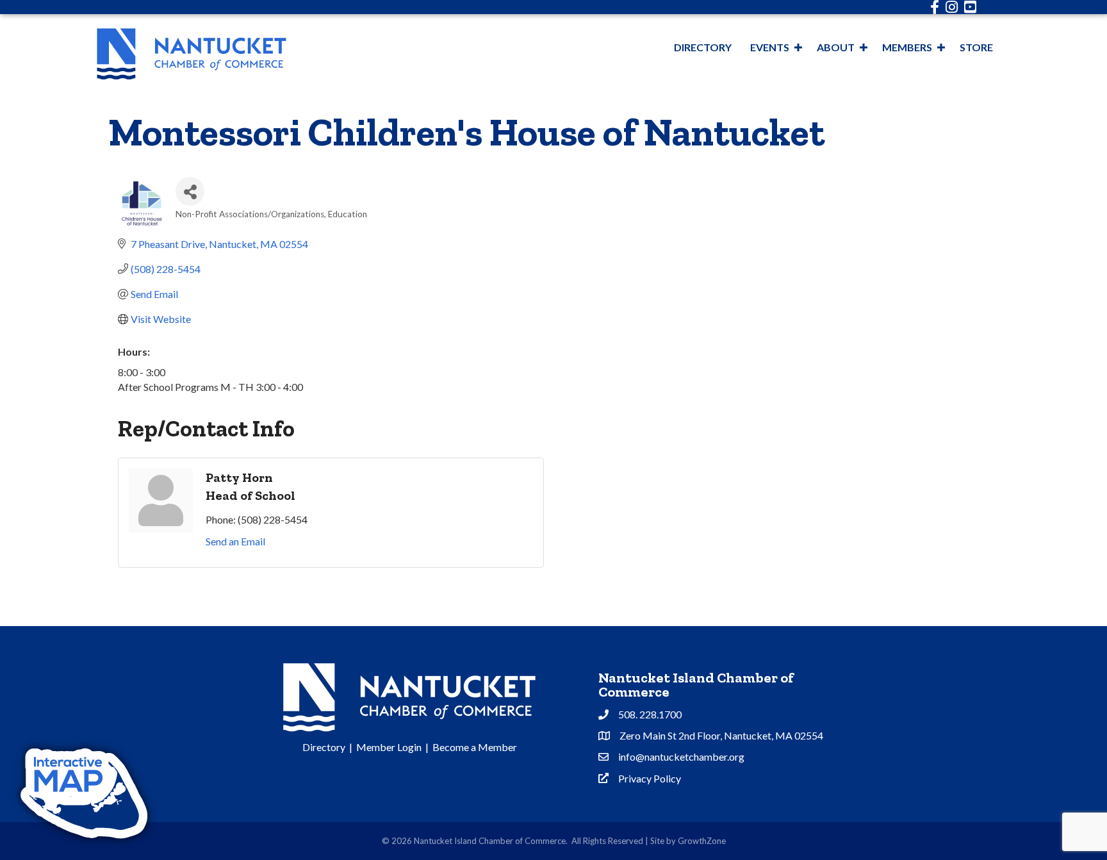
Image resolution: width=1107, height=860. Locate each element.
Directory (703, 47)
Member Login (389, 747)
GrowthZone (702, 841)
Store (976, 47)
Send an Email (235, 541)
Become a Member (474, 747)
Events (769, 47)
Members (907, 47)
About (836, 47)
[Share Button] (190, 191)
